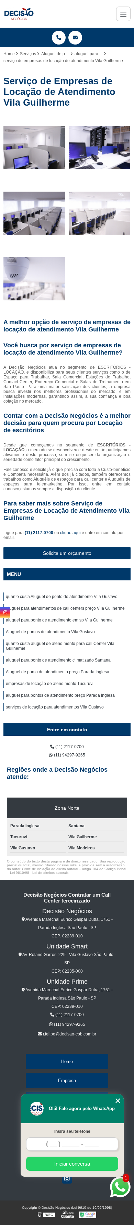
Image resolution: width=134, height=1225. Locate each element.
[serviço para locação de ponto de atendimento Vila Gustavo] (34, 279)
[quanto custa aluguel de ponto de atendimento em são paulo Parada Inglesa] (34, 213)
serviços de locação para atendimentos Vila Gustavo (55, 707)
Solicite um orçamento (67, 553)
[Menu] (123, 14)
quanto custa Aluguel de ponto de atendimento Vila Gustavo (62, 596)
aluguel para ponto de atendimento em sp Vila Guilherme (59, 620)
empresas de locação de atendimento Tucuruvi (49, 683)
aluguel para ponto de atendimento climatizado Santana (58, 660)
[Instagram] (67, 1178)
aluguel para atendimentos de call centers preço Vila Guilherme (65, 608)
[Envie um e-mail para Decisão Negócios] (75, 38)
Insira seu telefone (72, 1131)
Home (67, 1061)
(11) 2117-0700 (39, 532)
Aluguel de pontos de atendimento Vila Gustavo (50, 631)
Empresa (67, 1080)
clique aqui (70, 532)
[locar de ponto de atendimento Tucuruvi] (34, 148)
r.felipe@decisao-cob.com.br (69, 1034)
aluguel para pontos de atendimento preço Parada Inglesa (60, 695)
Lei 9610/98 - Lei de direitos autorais (39, 873)
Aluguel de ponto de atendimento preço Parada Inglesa (57, 671)
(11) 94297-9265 (69, 755)
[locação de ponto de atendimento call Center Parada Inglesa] (100, 213)
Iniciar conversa (72, 1164)
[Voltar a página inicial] (18, 14)
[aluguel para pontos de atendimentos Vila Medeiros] (100, 148)
